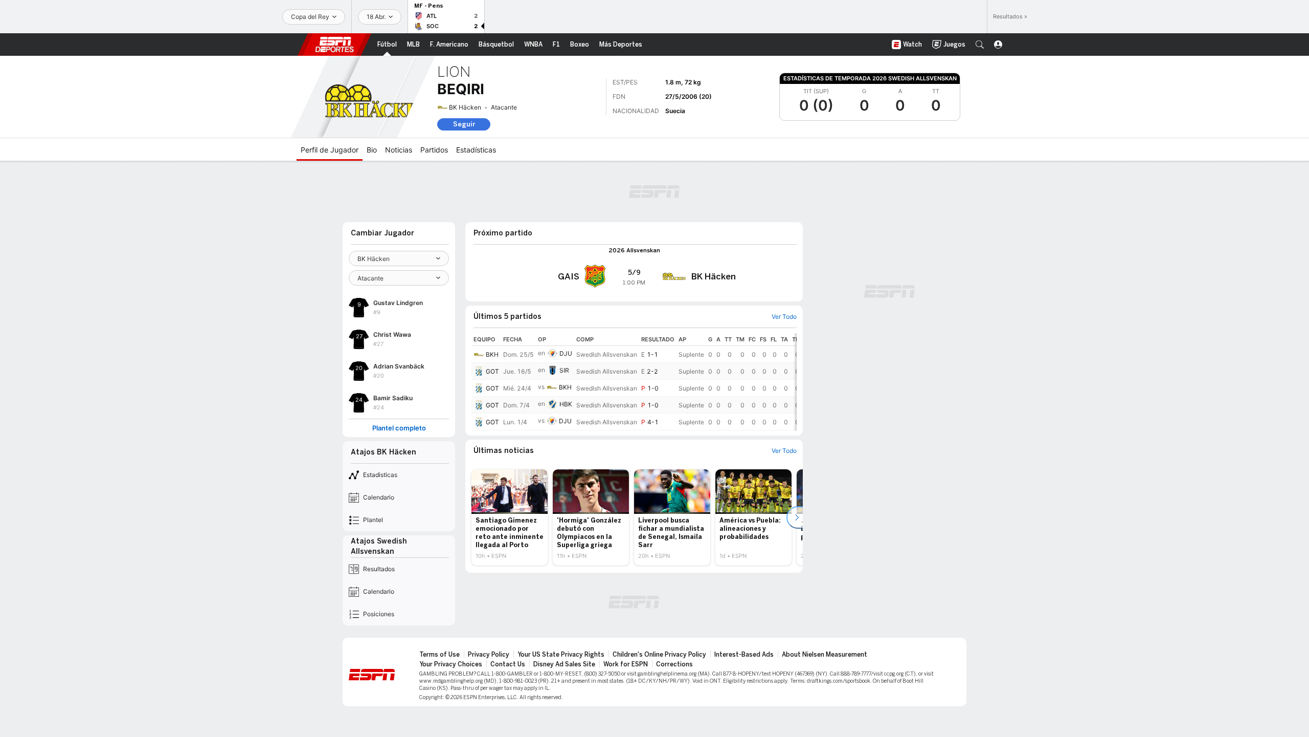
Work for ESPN (625, 664)
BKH (492, 354)
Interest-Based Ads (744, 654)
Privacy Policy (488, 654)
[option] (509, 517)
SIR (564, 370)
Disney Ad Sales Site (564, 664)
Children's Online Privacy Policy (659, 654)
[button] (980, 44)
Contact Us (507, 664)
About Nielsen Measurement (824, 654)
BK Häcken (465, 107)
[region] (634, 381)
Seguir (464, 124)
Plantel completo (399, 428)
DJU (565, 353)
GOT (492, 371)
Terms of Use (439, 654)
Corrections (674, 664)
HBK (565, 404)
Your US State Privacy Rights (560, 654)
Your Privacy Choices (450, 664)
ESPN (334, 44)
